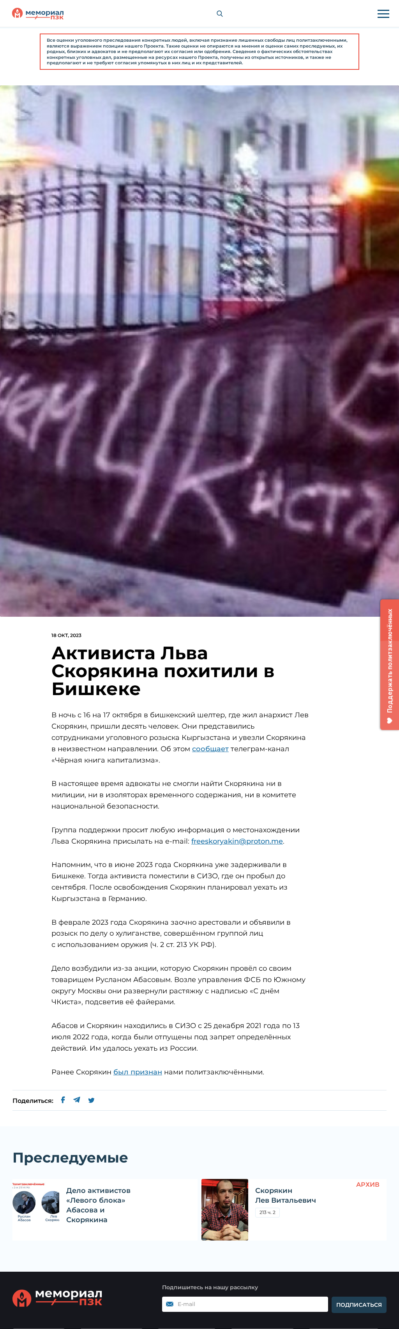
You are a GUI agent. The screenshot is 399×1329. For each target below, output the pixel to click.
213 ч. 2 (267, 1212)
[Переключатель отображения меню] (383, 13)
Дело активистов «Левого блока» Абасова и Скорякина (98, 1205)
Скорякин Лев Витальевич (285, 1195)
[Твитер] (91, 1101)
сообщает (210, 749)
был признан (137, 1072)
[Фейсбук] (63, 1101)
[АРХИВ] (224, 1210)
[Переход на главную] (38, 13)
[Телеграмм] (76, 1101)
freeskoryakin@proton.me (237, 841)
